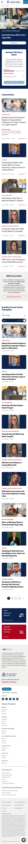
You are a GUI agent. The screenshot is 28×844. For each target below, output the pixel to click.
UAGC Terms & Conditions (6, 802)
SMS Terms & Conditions (6, 805)
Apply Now (26, 2)
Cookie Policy (4, 811)
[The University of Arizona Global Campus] (13, 2)
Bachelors (4, 709)
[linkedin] (14, 699)
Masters (4, 712)
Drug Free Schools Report (19, 805)
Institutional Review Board (8, 795)
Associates (4, 725)
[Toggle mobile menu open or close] (2, 2)
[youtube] (17, 699)
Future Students (6, 773)
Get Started (7, 689)
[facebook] (3, 699)
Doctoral (4, 714)
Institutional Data (6, 792)
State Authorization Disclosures (20, 802)
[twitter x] (6, 699)
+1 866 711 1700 (6, 693)
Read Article (14, 43)
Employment (5, 781)
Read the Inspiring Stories (14, 297)
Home (3, 6)
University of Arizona (9, 682)
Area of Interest (9, 73)
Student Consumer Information (10, 790)
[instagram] (10, 699)
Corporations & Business (8, 783)
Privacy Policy (4, 808)
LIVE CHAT (14, 693)
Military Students (6, 777)
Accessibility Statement (19, 808)
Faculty (4, 779)
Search (3, 313)
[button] (14, 320)
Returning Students (7, 775)
